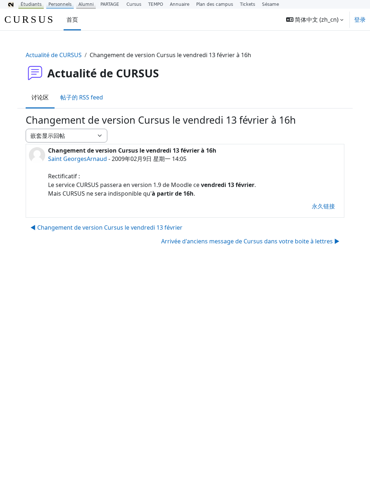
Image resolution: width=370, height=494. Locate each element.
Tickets (247, 4)
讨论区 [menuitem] (40, 97)
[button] (314, 19)
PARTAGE (109, 4)
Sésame (270, 4)
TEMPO (155, 4)
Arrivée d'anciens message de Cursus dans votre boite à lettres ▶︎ (250, 241)
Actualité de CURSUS (54, 55)
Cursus (133, 4)
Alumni (86, 4)
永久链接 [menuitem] (323, 206)
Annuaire (179, 4)
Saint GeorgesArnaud (77, 159)
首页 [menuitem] (72, 20)
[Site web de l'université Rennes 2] (11, 4)
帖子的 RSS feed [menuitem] (81, 97)
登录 (360, 20)
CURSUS (29, 19)
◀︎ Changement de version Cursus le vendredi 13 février (106, 227)
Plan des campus (214, 4)
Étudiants (31, 4)
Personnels (60, 4)
